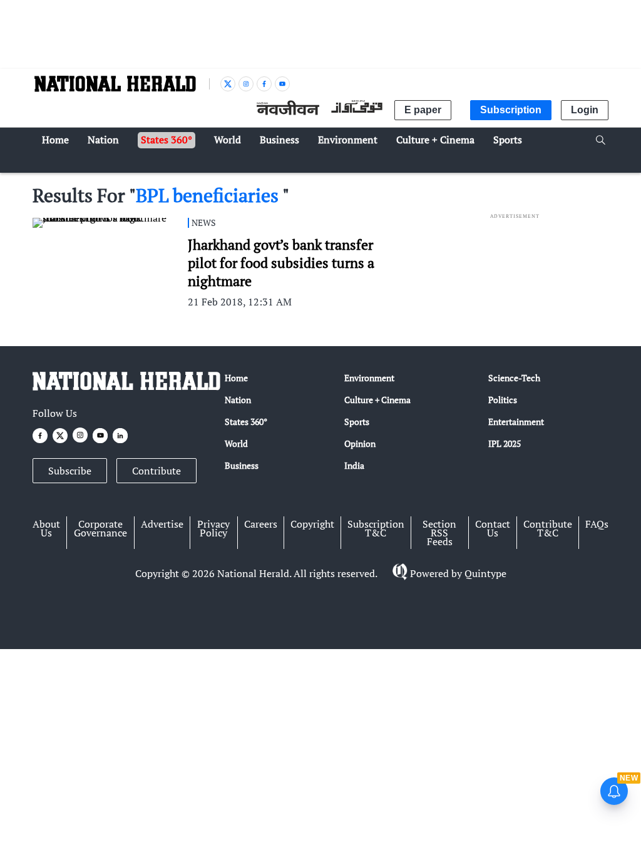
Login (584, 110)
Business (242, 465)
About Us (46, 528)
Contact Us (492, 528)
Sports (356, 421)
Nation (238, 400)
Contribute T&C (547, 528)
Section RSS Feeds (439, 532)
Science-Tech (514, 378)
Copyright (312, 524)
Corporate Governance (100, 528)
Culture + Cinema (377, 400)
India (354, 465)
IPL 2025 (504, 443)
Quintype (485, 573)
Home (236, 378)
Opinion (360, 443)
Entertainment (516, 421)
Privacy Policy (213, 528)
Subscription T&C (375, 528)
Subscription (510, 110)
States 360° (246, 421)
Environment (369, 378)
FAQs (596, 524)
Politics (502, 400)
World (236, 443)
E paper (422, 110)
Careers (260, 524)
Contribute (156, 471)
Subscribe (69, 471)
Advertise (162, 524)
